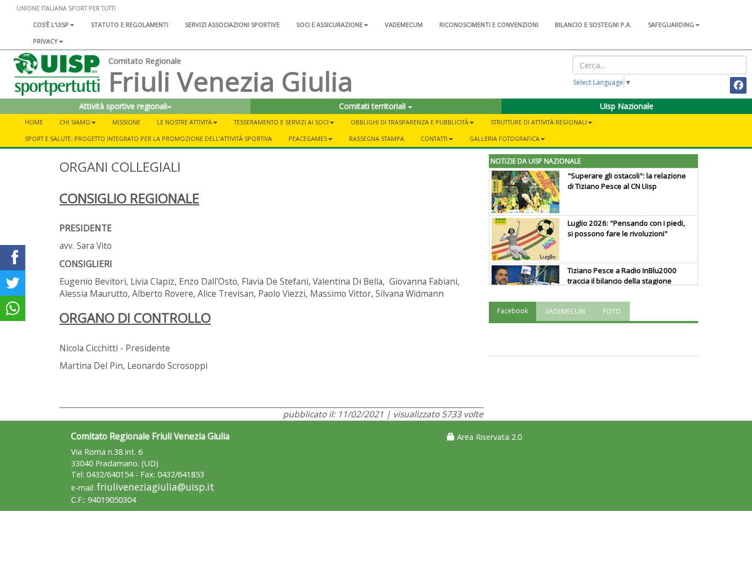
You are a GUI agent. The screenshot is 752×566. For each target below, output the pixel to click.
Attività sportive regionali (123, 106)
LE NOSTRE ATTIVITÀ (184, 122)
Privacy (45, 41)
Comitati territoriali (373, 106)
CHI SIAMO (74, 122)
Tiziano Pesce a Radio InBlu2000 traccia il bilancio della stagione (622, 275)
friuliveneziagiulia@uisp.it (155, 487)
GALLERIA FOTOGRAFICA (505, 138)
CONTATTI (434, 138)
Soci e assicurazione (329, 24)
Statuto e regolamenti (129, 24)
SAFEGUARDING (671, 24)
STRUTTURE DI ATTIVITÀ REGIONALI (539, 122)
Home (34, 122)
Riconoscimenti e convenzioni (488, 24)
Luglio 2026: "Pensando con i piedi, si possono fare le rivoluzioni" (626, 228)
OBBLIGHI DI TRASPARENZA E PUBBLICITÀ (409, 122)
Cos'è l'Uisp (51, 24)
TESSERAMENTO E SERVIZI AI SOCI (281, 122)
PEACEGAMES (307, 138)
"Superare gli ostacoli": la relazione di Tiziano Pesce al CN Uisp (627, 181)
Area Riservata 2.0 (488, 437)
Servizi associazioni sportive (232, 24)
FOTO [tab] (612, 311)
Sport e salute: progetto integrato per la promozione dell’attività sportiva (148, 138)
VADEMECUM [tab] (565, 311)
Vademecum (404, 24)
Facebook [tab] (512, 310)
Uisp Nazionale (626, 106)
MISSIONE (126, 122)
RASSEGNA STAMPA (376, 138)
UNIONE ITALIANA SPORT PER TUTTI (66, 8)
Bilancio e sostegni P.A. (593, 24)
